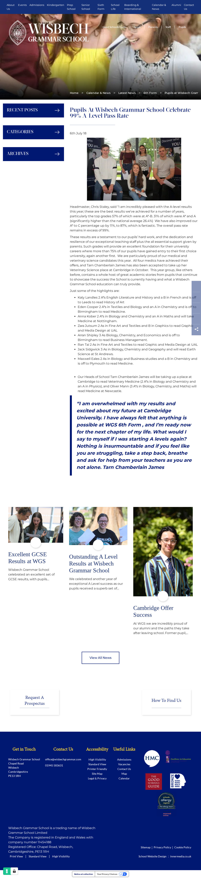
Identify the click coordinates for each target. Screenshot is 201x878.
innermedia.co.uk (180, 856)
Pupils (182, 27)
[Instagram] (196, 309)
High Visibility (97, 759)
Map (124, 773)
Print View (16, 856)
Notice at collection (83, 874)
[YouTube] (196, 319)
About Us (11, 6)
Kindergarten (55, 4)
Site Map (97, 773)
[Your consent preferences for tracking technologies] (14, 871)
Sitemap (146, 847)
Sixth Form (101, 6)
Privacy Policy (162, 847)
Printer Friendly (97, 769)
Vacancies (124, 764)
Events (22, 4)
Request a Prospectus (35, 700)
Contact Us (189, 6)
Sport (137, 27)
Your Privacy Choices (107, 874)
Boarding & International (132, 6)
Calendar (124, 778)
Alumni (176, 4)
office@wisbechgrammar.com (63, 759)
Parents (153, 27)
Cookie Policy (182, 847)
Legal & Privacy (97, 778)
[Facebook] (196, 287)
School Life (115, 6)
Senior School (85, 6)
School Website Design (152, 856)
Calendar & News (159, 6)
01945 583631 (54, 765)
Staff (168, 27)
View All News (100, 658)
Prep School (71, 6)
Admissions (36, 4)
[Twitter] (196, 298)
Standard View (97, 764)
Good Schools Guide (114, 27)
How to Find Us (166, 700)
